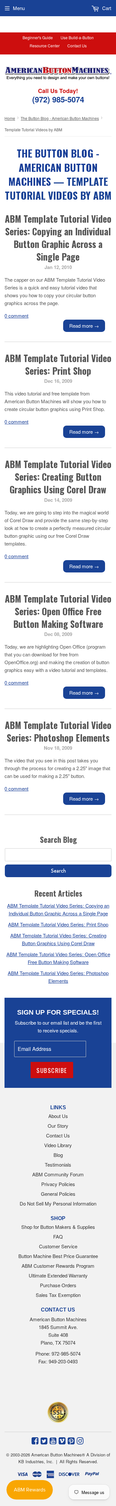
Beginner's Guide (38, 37)
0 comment (16, 315)
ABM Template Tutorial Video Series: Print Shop (58, 364)
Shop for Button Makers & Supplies (58, 1226)
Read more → (84, 325)
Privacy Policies (58, 1184)
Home (10, 118)
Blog (58, 1154)
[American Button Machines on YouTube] (53, 1440)
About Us (58, 1115)
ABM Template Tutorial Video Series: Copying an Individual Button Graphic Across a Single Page (58, 238)
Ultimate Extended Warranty (58, 1275)
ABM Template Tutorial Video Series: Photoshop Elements (58, 731)
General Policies (58, 1193)
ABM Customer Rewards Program (58, 1265)
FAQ (58, 1236)
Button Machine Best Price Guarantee (58, 1256)
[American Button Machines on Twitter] (44, 1440)
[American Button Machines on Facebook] (35, 1440)
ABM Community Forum (58, 1174)
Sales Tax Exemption (58, 1294)
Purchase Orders (58, 1285)
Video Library (58, 1145)
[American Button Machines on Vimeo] (62, 1440)
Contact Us (77, 45)
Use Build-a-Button (77, 37)
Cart (106, 8)
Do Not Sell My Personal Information (58, 1203)
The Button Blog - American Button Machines (60, 118)
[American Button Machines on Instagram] (80, 1440)
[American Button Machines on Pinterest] (71, 1440)
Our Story (58, 1125)
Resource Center (45, 45)
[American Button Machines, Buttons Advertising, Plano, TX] (51, 1385)
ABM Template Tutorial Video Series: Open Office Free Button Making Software (58, 611)
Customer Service (58, 1246)
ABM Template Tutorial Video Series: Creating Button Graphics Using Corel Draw (58, 476)
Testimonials (58, 1164)
